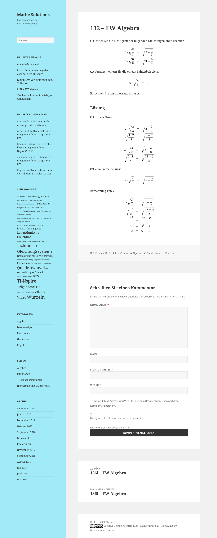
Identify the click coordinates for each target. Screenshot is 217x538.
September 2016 (26, 432)
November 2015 (26, 450)
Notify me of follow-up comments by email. (116, 418)
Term (36, 276)
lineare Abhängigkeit (29, 228)
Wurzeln (36, 297)
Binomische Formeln (28, 64)
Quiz (47, 268)
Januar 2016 (24, 444)
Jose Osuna (121, 253)
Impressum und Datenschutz (33, 385)
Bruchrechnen (22, 200)
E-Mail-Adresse (101, 369)
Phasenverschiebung (25, 260)
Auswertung (24, 196)
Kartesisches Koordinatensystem (29, 218)
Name (95, 354)
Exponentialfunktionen (26, 204)
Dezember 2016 (26, 420)
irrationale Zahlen (24, 215)
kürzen (45, 225)
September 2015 (26, 455)
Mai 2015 (22, 479)
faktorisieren (43, 203)
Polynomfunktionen (41, 260)
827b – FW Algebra (27, 89)
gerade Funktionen (24, 211)
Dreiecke (38, 200)
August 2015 (24, 461)
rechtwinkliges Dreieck (30, 272)
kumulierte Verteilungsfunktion (29, 225)
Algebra (21, 321)
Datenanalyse (24, 327)
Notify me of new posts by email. (110, 427)
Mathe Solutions (33, 14)
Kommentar (99, 304)
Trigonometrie (28, 286)
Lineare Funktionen (30, 379)
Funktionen (23, 333)
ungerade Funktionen (25, 292)
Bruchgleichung (40, 196)
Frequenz (21, 208)
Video (21, 297)
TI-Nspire (26, 281)
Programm (47, 263)
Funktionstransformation (34, 208)
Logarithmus (22, 241)
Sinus (30, 276)
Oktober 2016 (24, 426)
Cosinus (32, 200)
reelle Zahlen (22, 276)
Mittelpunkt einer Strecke (37, 241)
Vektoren (40, 292)
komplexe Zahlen (23, 222)
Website (95, 385)
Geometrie (23, 339)
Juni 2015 (22, 473)
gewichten (36, 211)
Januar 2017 (24, 414)
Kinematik (47, 218)
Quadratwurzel (31, 267)
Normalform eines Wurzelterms (35, 256)
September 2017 (26, 408)
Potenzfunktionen (35, 263)
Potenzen (22, 263)
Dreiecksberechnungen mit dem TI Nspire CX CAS (34, 134)
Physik (21, 345)
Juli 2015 (22, 467)
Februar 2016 (24, 438)
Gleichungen (46, 211)
